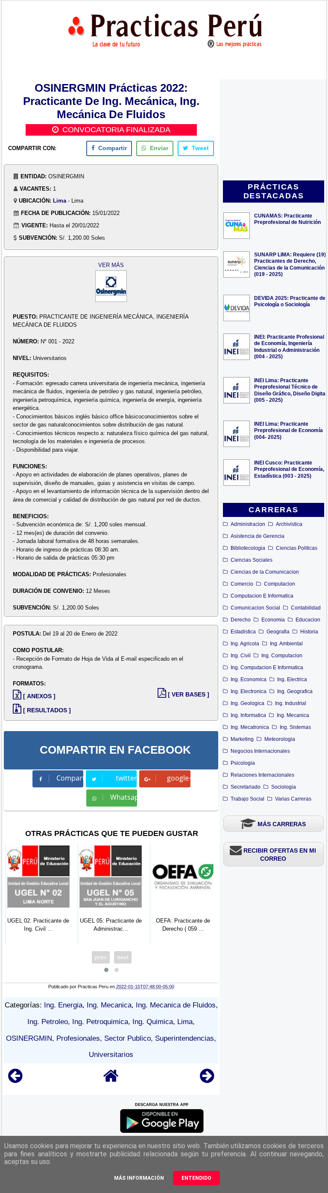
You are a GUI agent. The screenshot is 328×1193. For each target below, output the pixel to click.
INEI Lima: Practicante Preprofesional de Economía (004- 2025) (288, 430)
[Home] (111, 1080)
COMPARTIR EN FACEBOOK (115, 749)
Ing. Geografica (295, 691)
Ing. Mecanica (293, 715)
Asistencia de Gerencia (257, 536)
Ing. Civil (241, 656)
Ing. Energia (63, 1005)
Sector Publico (127, 1038)
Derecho (241, 620)
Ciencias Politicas (296, 548)
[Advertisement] (273, 130)
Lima (59, 200)
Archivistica (289, 524)
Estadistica (243, 632)
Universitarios (111, 1055)
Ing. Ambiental (286, 644)
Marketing (242, 739)
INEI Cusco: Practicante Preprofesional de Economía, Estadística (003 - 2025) (289, 469)
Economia (273, 620)
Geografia (278, 632)
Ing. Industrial (290, 703)
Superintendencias (184, 1038)
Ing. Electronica (248, 691)
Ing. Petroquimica (100, 1022)
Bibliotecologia (248, 548)
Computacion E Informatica (262, 596)
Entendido (196, 1178)
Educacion (308, 620)
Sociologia (283, 787)
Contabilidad (306, 608)
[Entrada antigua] (207, 1080)
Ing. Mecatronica (250, 727)
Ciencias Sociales (251, 560)
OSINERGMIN (29, 1038)
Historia (309, 632)
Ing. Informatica (248, 715)
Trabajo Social (247, 799)
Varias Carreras (293, 799)
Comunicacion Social (255, 608)
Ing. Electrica (292, 679)
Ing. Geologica (247, 703)
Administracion (248, 524)
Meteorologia (279, 739)
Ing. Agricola (245, 644)
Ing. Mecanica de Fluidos (176, 1005)
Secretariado (246, 787)
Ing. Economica (248, 679)
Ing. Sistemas (295, 727)
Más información (139, 1178)
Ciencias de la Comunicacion (265, 572)
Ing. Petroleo (47, 1022)
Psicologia (243, 763)
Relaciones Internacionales (262, 775)
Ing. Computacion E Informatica (267, 668)
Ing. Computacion (281, 656)
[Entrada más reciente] (15, 1080)
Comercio (242, 584)
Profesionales (78, 1038)
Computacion (279, 584)
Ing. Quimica (152, 1022)
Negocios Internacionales (260, 751)
